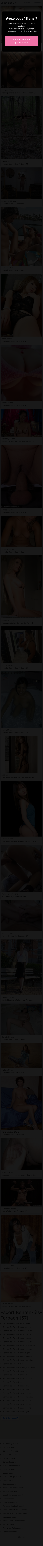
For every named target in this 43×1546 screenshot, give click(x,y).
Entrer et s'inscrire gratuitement (21, 41)
